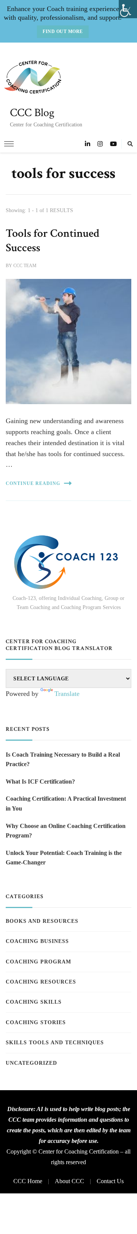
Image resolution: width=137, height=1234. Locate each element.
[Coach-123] (68, 562)
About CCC (69, 1181)
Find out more (63, 31)
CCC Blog (32, 112)
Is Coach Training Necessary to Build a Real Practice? (63, 759)
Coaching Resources (41, 982)
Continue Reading (33, 483)
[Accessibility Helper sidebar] (128, 9)
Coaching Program (38, 962)
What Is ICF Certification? (40, 781)
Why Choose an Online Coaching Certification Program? (66, 831)
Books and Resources (42, 921)
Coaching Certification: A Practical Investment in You (66, 803)
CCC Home (27, 1181)
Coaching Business (37, 941)
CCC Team (25, 265)
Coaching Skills (34, 1002)
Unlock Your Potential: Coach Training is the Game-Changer (64, 858)
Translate (67, 693)
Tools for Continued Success (52, 240)
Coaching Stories (36, 1022)
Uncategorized (31, 1063)
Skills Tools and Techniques (55, 1042)
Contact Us (110, 1181)
